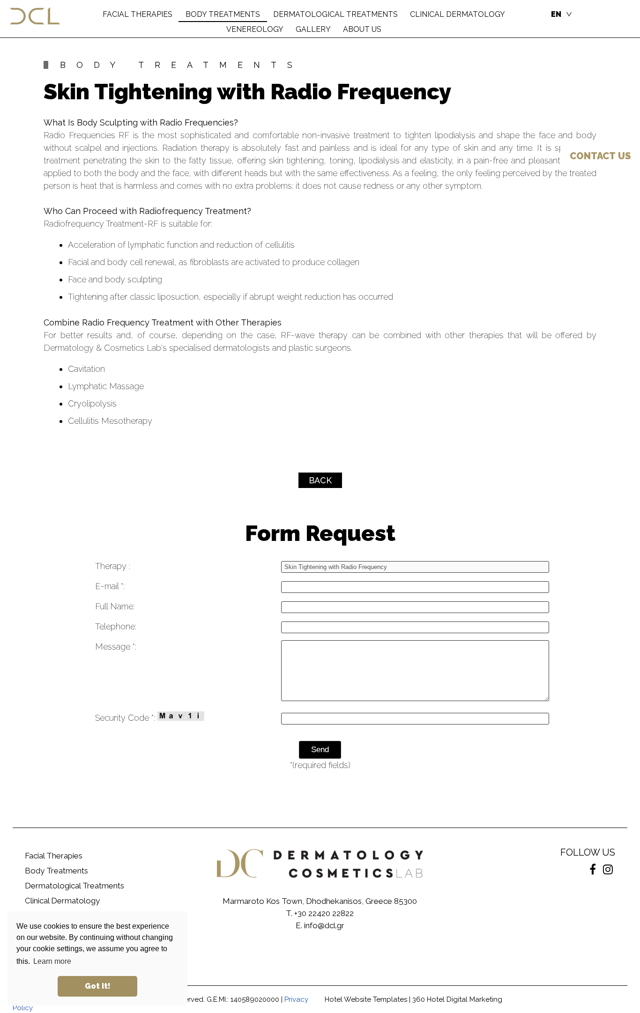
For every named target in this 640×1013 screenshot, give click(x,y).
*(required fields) (320, 765)
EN (556, 14)
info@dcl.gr (324, 925)
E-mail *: (110, 586)
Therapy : (112, 566)
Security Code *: (126, 718)
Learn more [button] (52, 961)
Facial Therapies (53, 855)
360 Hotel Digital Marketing (457, 999)
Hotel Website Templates (366, 999)
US (600, 156)
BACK (320, 480)
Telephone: (115, 626)
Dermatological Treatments (74, 885)
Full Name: (114, 606)
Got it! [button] (98, 986)
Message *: (115, 646)
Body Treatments (56, 870)
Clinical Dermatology (62, 900)
